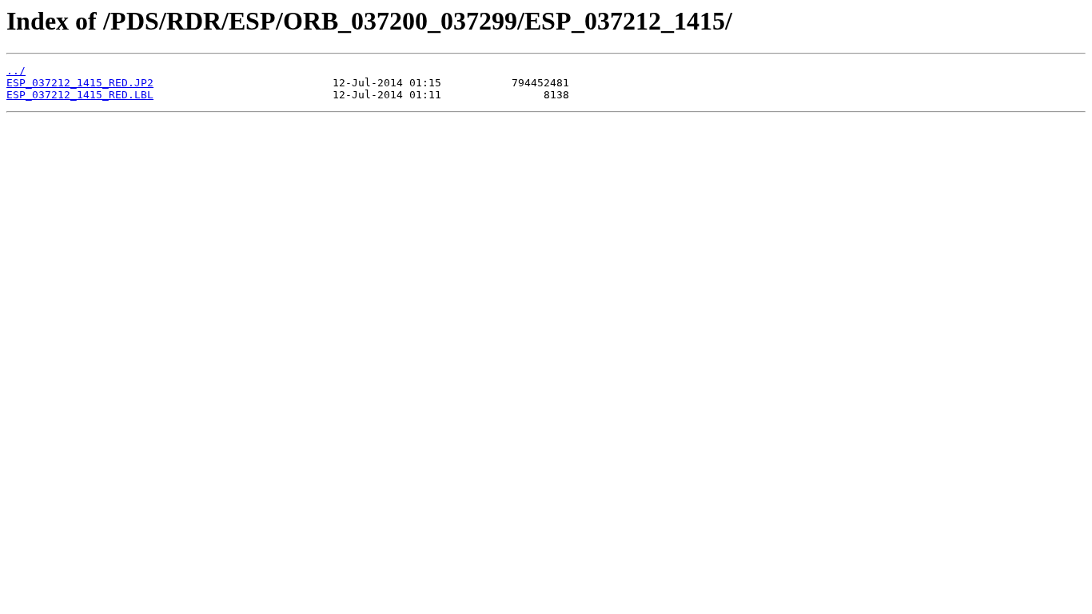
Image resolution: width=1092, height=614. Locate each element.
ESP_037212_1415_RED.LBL (79, 95)
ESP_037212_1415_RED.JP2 (79, 83)
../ (16, 71)
